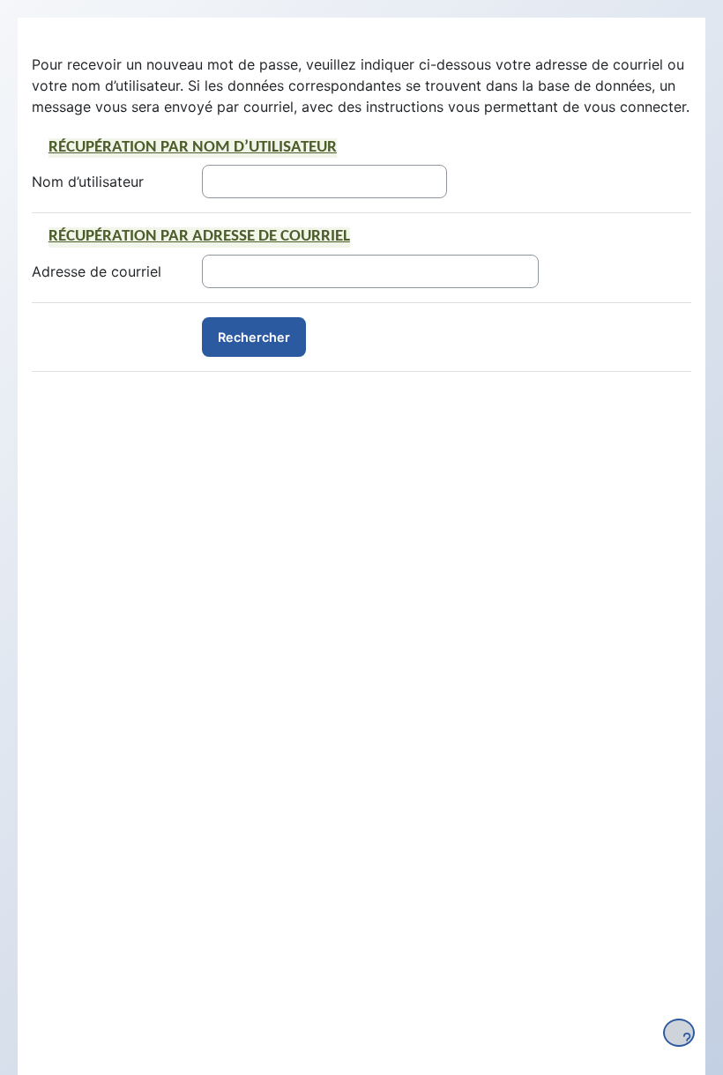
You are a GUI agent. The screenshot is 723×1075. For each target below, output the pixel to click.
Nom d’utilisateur (88, 181)
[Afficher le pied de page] (679, 1033)
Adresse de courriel (96, 271)
